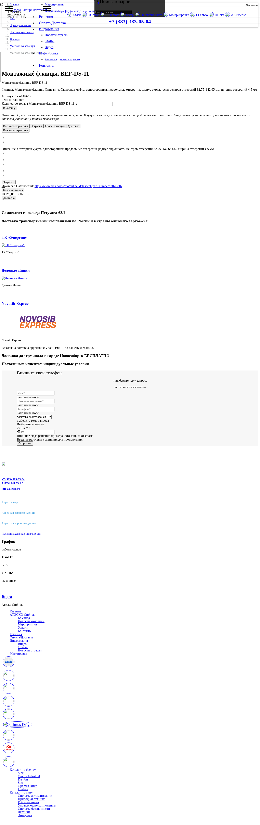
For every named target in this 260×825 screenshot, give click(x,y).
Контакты (24, 631)
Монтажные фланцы (22, 46)
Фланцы (15, 39)
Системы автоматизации (35, 795)
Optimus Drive (27, 786)
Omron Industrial (29, 776)
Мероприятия (27, 624)
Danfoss (23, 779)
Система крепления (22, 32)
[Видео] (130, 588)
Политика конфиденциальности (21, 533)
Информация (19, 640)
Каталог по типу (21, 792)
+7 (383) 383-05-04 (13, 479)
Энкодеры (25, 815)
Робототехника (28, 802)
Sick (21, 773)
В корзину (9, 108)
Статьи (23, 647)
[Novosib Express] (38, 333)
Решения (16, 634)
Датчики (24, 812)
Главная (15, 611)
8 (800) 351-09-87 (12, 482)
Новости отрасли (30, 650)
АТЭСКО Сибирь (22, 614)
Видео (22, 644)
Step (21, 782)
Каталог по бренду (23, 769)
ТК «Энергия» (14, 237)
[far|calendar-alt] (130, 662)
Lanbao (23, 789)
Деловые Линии (16, 270)
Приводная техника (31, 799)
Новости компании (31, 621)
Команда (24, 618)
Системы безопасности (34, 808)
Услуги (23, 627)
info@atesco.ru (11, 488)
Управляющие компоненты (37, 805)
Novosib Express (15, 303)
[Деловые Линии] (14, 278)
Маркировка (18, 653)
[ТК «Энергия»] (13, 245)
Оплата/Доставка (22, 637)
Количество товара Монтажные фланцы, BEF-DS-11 (38, 103)
